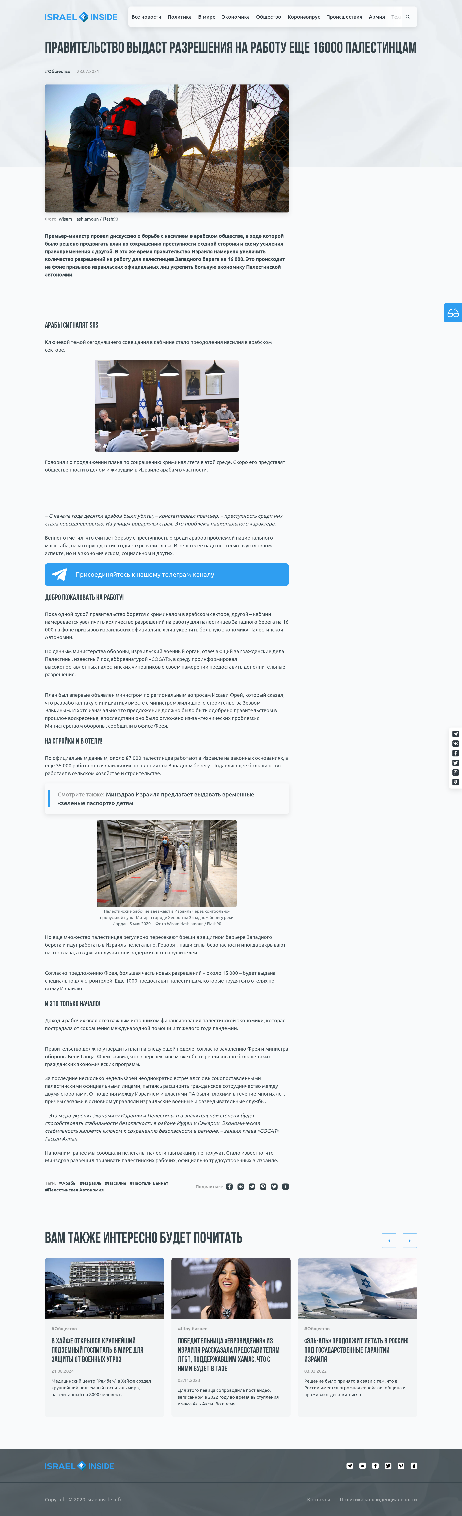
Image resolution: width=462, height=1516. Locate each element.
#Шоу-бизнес (192, 1328)
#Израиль (91, 1183)
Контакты (318, 1499)
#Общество (57, 71)
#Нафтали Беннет (149, 1183)
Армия (377, 16)
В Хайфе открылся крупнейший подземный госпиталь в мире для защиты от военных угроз (97, 1351)
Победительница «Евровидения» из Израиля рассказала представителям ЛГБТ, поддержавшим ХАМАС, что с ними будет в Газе (229, 1355)
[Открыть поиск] (408, 16)
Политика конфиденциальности (378, 1499)
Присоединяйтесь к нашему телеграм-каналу (144, 574)
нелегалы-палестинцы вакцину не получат (173, 1153)
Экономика (236, 16)
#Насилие (115, 1183)
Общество (268, 16)
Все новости (146, 16)
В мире (206, 16)
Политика (180, 16)
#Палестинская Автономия (74, 1189)
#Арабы (68, 1183)
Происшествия (344, 16)
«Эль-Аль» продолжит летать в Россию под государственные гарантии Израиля (356, 1351)
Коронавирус (304, 16)
